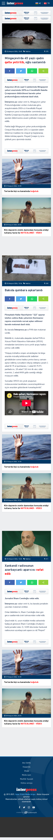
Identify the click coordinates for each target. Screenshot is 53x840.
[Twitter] (24, 808)
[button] (43, 70)
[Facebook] (19, 808)
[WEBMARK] (26, 812)
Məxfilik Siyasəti (26, 779)
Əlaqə (26, 771)
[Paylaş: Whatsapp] (32, 70)
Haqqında (26, 767)
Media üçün (26, 775)
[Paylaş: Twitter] (21, 70)
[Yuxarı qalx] (45, 832)
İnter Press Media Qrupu (25, 794)
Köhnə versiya (26, 783)
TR (48, 3)
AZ (40, 3)
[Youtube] (33, 808)
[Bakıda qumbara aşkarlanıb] (26, 268)
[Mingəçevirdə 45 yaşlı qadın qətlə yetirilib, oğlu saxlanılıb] (26, 36)
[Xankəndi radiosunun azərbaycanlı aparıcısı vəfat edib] (26, 543)
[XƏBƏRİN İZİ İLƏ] (15, 3)
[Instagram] (28, 808)
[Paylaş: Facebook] (10, 70)
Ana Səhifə (26, 763)
